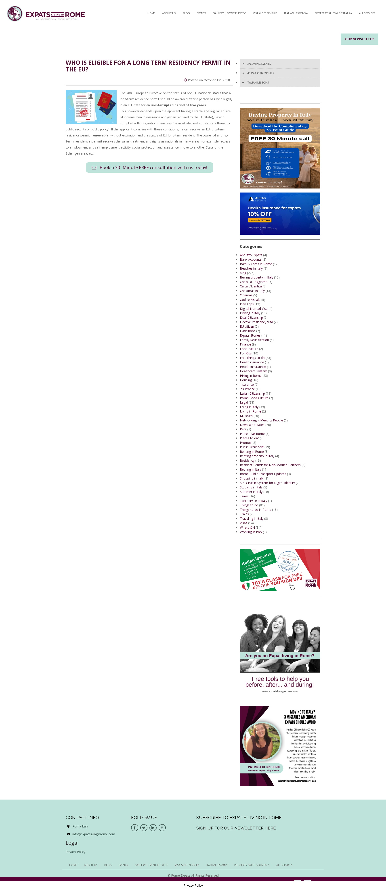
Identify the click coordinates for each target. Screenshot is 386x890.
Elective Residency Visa (256, 322)
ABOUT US (169, 13)
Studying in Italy (251, 487)
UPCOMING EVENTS (259, 64)
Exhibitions (247, 331)
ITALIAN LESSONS (258, 82)
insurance (247, 384)
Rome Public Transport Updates (263, 474)
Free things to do (252, 358)
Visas (243, 523)
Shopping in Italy (252, 478)
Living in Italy (249, 407)
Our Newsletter (359, 39)
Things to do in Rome (255, 509)
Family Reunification (254, 340)
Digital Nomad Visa (254, 308)
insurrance (247, 389)
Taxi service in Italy (253, 500)
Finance (245, 344)
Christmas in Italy (252, 291)
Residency (247, 460)
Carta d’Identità (251, 286)
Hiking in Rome (251, 375)
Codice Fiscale (250, 299)
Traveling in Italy (251, 518)
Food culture (249, 349)
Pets (243, 429)
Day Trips (247, 304)
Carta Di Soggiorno (254, 282)
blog (243, 273)
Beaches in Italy (251, 268)
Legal (244, 402)
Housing (246, 380)
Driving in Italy (250, 313)
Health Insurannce (253, 366)
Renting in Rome (252, 451)
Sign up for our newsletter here (236, 827)
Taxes (244, 496)
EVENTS (201, 13)
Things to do (249, 505)
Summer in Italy (251, 492)
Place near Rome (252, 433)
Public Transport (252, 447)
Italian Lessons (295, 13)
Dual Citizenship (251, 317)
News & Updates (252, 425)
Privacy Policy (75, 852)
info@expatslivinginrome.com (93, 834)
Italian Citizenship (252, 393)
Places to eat (249, 438)
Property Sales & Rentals (332, 13)
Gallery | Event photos (229, 13)
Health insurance (252, 362)
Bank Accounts (251, 259)
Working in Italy (251, 532)
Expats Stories (250, 335)
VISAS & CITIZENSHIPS (260, 73)
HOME (151, 13)
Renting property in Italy (257, 456)
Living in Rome (250, 411)
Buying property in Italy (256, 277)
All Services (367, 13)
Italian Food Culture (254, 398)
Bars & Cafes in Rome (256, 264)
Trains (244, 514)
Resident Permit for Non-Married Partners (270, 465)
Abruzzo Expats (251, 255)
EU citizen (247, 326)
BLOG (186, 13)
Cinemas (246, 295)
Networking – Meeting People (261, 420)
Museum (246, 416)
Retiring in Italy (250, 469)
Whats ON (247, 527)
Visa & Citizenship (265, 13)
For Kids (246, 353)
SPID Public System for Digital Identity (267, 483)
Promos (246, 442)
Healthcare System (253, 371)
